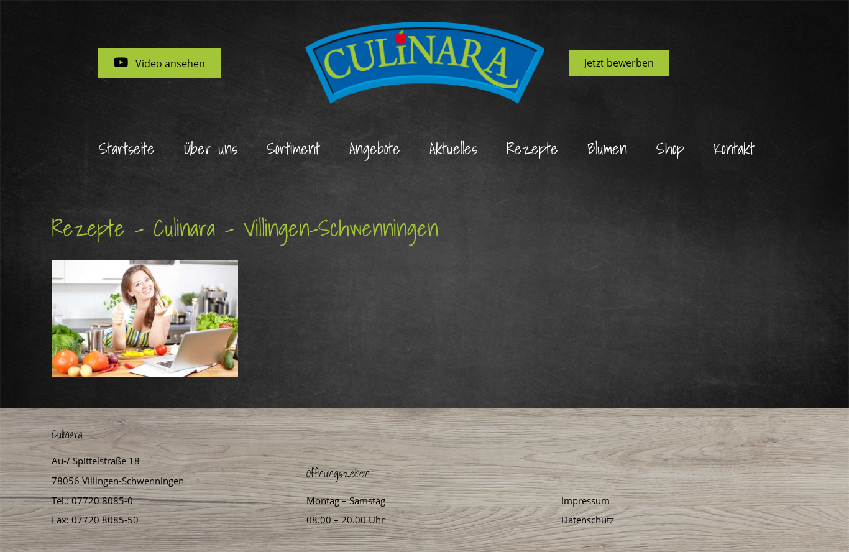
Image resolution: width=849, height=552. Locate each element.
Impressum (585, 500)
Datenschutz (587, 519)
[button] (159, 63)
